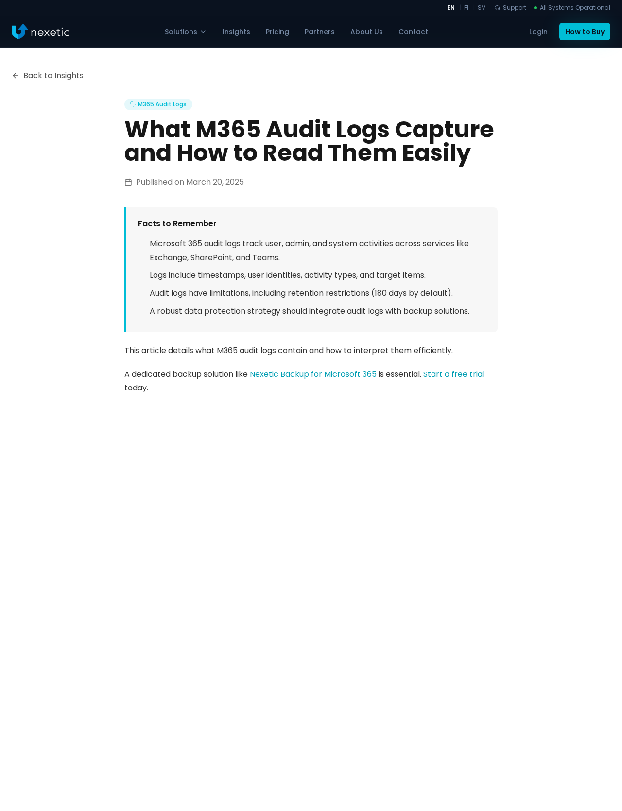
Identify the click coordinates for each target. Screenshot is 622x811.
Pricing (277, 31)
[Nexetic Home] (40, 31)
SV (481, 8)
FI (466, 8)
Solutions (181, 31)
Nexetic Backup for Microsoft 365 (313, 374)
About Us (366, 31)
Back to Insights (53, 75)
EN (451, 8)
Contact (413, 31)
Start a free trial (453, 374)
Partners (320, 31)
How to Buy (585, 31)
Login (538, 31)
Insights (236, 31)
